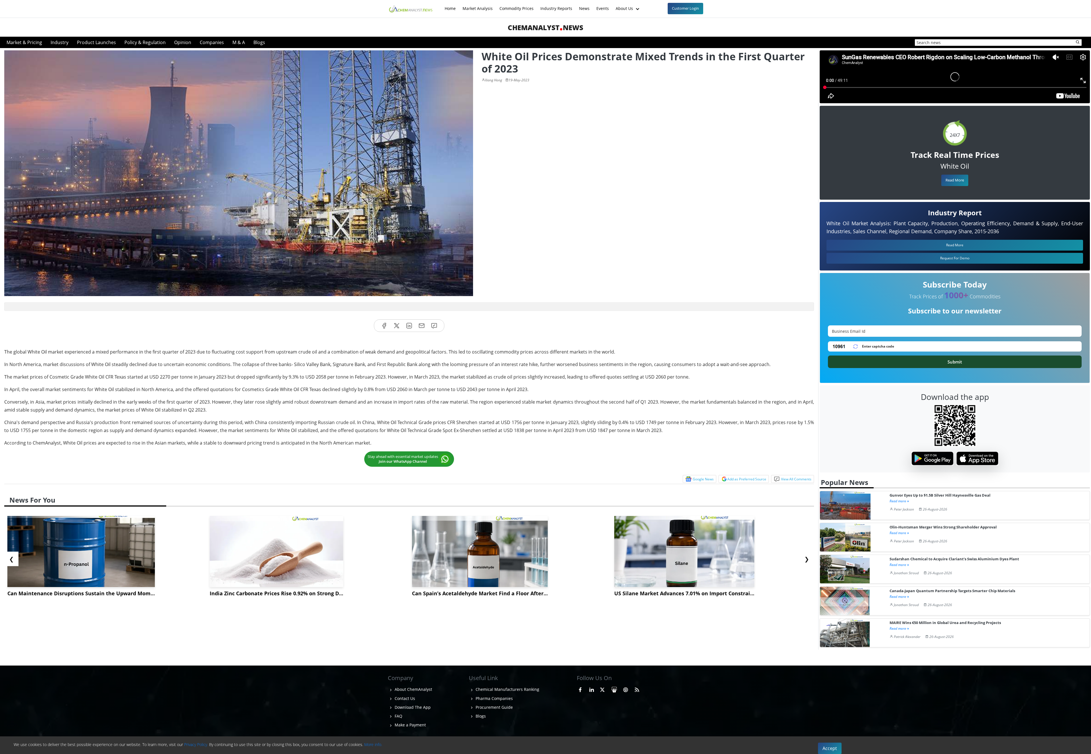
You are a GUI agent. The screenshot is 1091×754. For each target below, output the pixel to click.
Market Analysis (478, 5)
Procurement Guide (493, 707)
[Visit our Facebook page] (580, 688)
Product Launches (96, 42)
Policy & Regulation (145, 42)
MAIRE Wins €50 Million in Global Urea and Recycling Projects (945, 623)
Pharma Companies (493, 698)
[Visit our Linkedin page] (591, 688)
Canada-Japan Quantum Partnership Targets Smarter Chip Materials (952, 591)
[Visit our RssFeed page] (637, 688)
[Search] (1078, 42)
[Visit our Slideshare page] (614, 688)
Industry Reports (556, 5)
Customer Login (685, 8)
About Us (625, 5)
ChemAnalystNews (545, 27)
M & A (238, 42)
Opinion (182, 42)
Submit (955, 362)
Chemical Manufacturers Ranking (506, 689)
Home (450, 5)
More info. (373, 744)
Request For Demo (954, 258)
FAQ (397, 716)
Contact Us (404, 698)
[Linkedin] (409, 325)
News (584, 5)
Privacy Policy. (196, 744)
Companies (212, 42)
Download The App (412, 707)
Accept (830, 748)
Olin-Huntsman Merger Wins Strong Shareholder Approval (943, 527)
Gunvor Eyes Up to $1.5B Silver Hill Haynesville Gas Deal (940, 495)
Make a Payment (409, 725)
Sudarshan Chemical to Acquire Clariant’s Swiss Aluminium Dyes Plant (954, 559)
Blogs (259, 42)
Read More (955, 180)
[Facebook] (384, 325)
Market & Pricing (24, 42)
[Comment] (434, 325)
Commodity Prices (516, 5)
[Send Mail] (421, 325)
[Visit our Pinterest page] (625, 688)
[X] (396, 325)
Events (602, 5)
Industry (59, 42)
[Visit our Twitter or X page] (602, 688)
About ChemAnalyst (412, 689)
